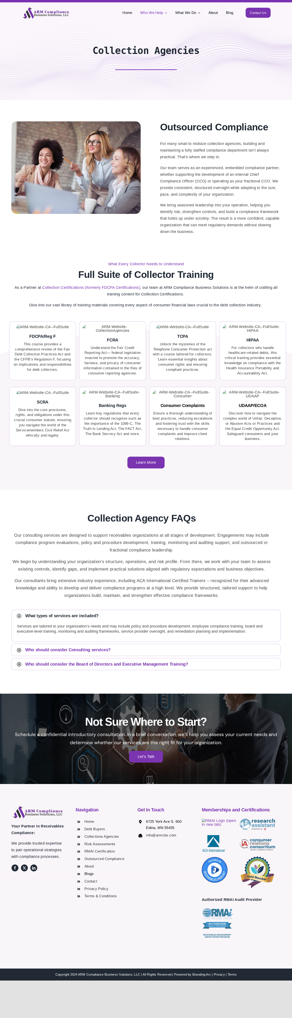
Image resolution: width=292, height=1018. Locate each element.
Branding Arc (201, 974)
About (89, 866)
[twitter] (24, 868)
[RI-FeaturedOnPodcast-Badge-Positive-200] (214, 859)
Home (89, 822)
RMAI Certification (99, 851)
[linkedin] (33, 868)
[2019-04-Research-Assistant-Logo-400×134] (257, 820)
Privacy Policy (96, 889)
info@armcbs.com (161, 835)
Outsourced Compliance (104, 859)
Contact (90, 881)
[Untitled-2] (219, 820)
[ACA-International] (213, 837)
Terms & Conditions (100, 896)
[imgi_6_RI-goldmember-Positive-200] (257, 857)
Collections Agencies (101, 837)
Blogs (89, 874)
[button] (146, 616)
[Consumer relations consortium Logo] (257, 841)
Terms (232, 974)
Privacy (219, 974)
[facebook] (15, 868)
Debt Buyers (94, 829)
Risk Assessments (99, 844)
